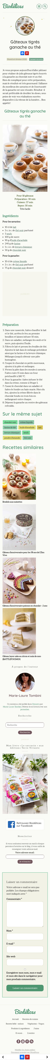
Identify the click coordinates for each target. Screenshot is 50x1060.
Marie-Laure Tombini (12, 707)
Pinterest (27, 1041)
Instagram (23, 1041)
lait (14, 227)
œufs (9, 233)
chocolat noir (19, 250)
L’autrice (30, 1033)
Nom (9, 930)
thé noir (19, 230)
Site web (10, 956)
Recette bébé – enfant (15, 1024)
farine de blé (10, 427)
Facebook (18, 1041)
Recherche (25, 732)
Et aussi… (19, 1033)
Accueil (15, 1019)
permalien (24, 709)
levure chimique (23, 247)
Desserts (35, 704)
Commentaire (14, 899)
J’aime (36, 1028)
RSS (31, 1041)
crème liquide (20, 261)
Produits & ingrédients (20, 1028)
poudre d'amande (12, 438)
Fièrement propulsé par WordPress (25, 1052)
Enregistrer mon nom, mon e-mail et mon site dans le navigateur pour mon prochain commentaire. (24, 976)
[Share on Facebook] (22, 53)
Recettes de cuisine (30, 1019)
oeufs (26, 432)
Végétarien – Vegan (35, 1024)
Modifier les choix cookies (25, 1050)
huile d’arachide (19, 240)
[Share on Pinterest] (27, 53)
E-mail (10, 943)
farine (17, 243)
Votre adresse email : (25, 852)
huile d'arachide (27, 427)
